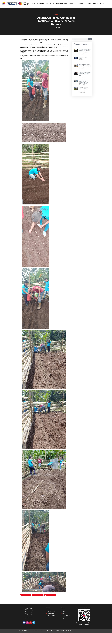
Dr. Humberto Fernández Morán (60, 3)
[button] (25, 595)
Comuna (56, 14)
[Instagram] (27, 622)
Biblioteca (48, 3)
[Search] (90, 39)
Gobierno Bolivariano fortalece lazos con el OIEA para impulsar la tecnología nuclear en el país (85, 65)
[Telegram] (33, 622)
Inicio (33, 3)
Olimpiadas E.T (72, 3)
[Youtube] (30, 622)
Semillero (89, 3)
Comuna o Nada (81, 3)
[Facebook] (24, 622)
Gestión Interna (40, 3)
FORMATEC (95, 3)
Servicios (102, 3)
